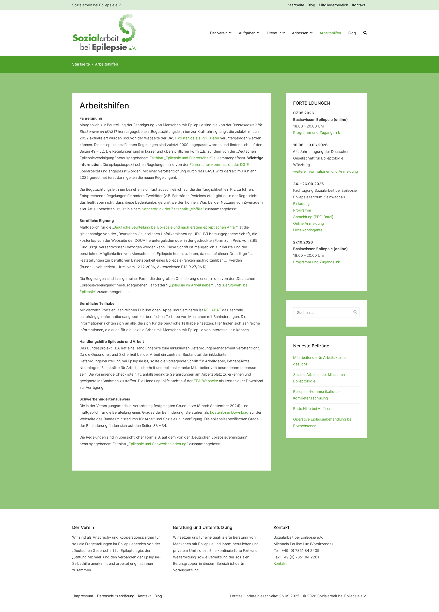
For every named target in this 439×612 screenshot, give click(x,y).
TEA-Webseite (206, 381)
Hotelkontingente (307, 230)
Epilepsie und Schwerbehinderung (157, 444)
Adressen (300, 33)
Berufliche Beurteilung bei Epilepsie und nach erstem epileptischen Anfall (175, 227)
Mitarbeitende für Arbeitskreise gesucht (319, 360)
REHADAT (212, 310)
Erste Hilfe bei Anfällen (312, 408)
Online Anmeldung (308, 223)
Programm (302, 210)
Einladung (301, 203)
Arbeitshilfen (330, 33)
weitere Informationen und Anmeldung (325, 171)
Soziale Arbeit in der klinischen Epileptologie (319, 377)
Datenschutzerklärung (115, 596)
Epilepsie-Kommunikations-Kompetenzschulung (316, 394)
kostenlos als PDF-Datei (198, 138)
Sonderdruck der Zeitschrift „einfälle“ (173, 209)
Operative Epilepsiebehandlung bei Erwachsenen (322, 422)
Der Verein (218, 33)
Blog (311, 5)
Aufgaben (247, 33)
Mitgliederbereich (333, 5)
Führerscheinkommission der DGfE (219, 164)
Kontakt (358, 5)
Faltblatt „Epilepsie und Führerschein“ (181, 158)
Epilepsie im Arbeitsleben (191, 285)
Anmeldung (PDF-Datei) (313, 217)
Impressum (83, 596)
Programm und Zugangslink (316, 132)
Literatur (274, 33)
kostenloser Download (229, 412)
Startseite (296, 5)
